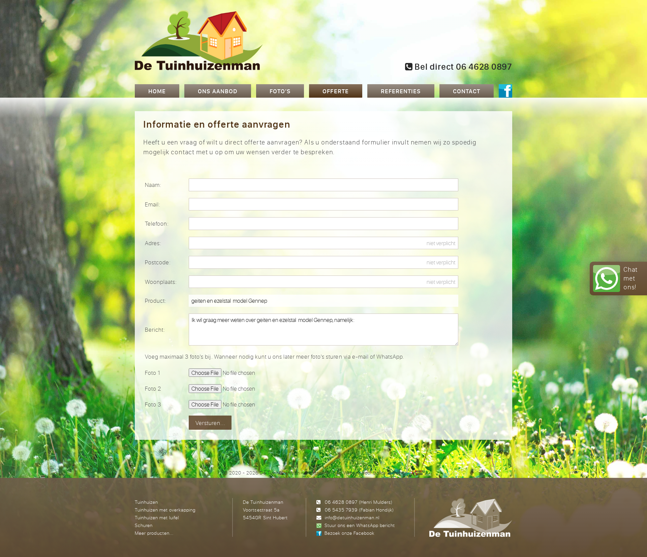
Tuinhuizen (146, 502)
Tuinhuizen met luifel (157, 517)
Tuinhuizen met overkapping (165, 509)
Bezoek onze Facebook (349, 533)
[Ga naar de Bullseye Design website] (416, 472)
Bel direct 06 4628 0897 (462, 66)
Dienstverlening (321, 472)
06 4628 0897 (341, 502)
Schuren (144, 525)
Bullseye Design (390, 472)
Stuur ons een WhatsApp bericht (360, 525)
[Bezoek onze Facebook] (505, 91)
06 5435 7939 (341, 509)
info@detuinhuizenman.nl (352, 517)
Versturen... (210, 423)
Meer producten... (154, 533)
